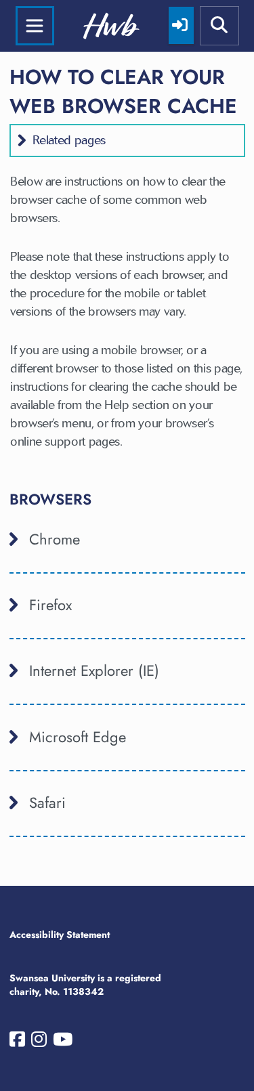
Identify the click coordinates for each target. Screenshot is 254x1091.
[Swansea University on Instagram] (39, 1042)
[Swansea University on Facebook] (17, 1042)
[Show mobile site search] (219, 25)
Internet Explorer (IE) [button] (94, 670)
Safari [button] (47, 802)
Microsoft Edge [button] (77, 737)
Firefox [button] (50, 605)
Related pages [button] (69, 140)
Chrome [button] (54, 539)
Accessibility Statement (59, 934)
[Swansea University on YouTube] (62, 1042)
